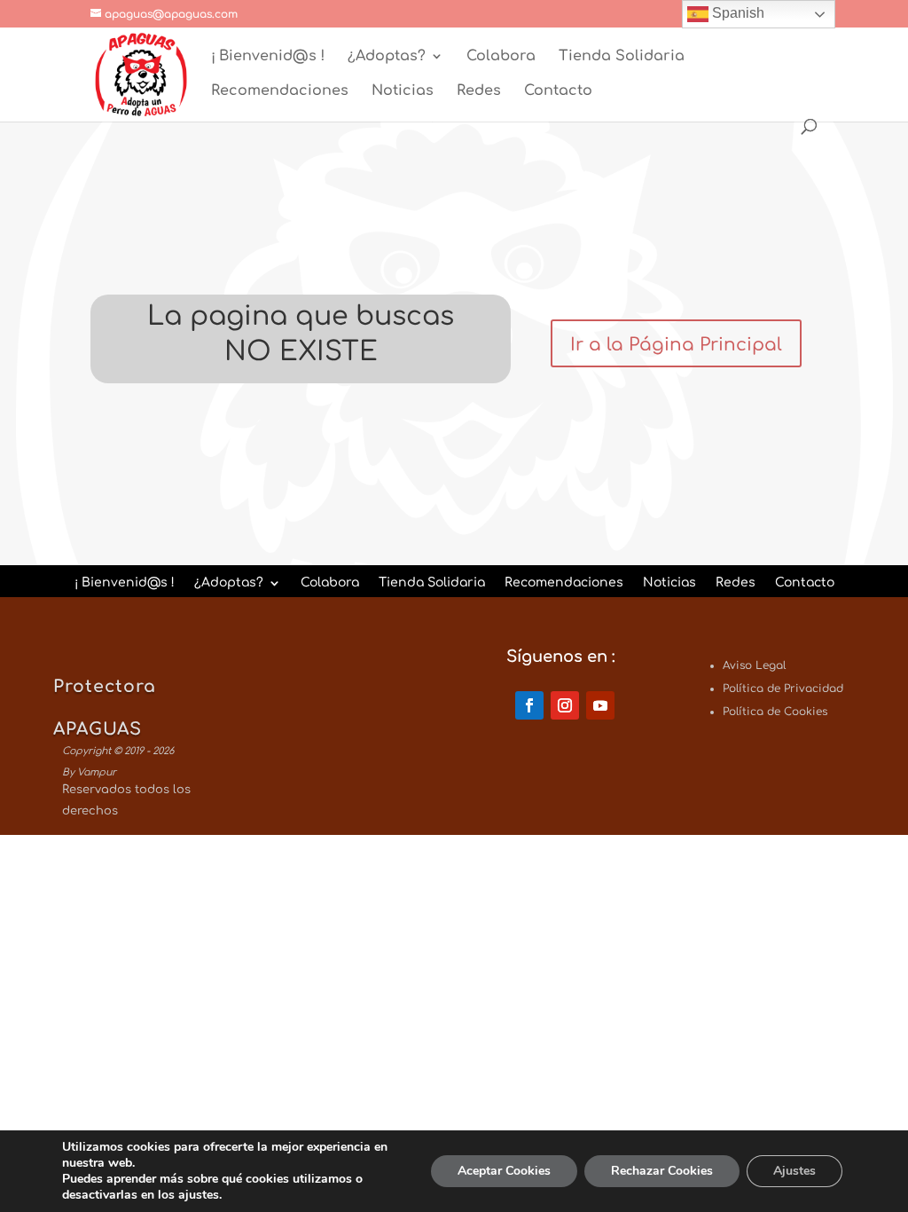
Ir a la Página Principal (676, 344)
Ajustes (794, 1170)
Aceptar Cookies (504, 1170)
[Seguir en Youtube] (600, 705)
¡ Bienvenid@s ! (268, 57)
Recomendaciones (279, 91)
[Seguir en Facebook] (529, 705)
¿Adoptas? (387, 57)
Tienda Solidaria (622, 57)
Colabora (501, 57)
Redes (479, 91)
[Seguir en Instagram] (565, 705)
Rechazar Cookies (662, 1170)
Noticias (403, 91)
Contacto (558, 91)
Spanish (736, 12)
